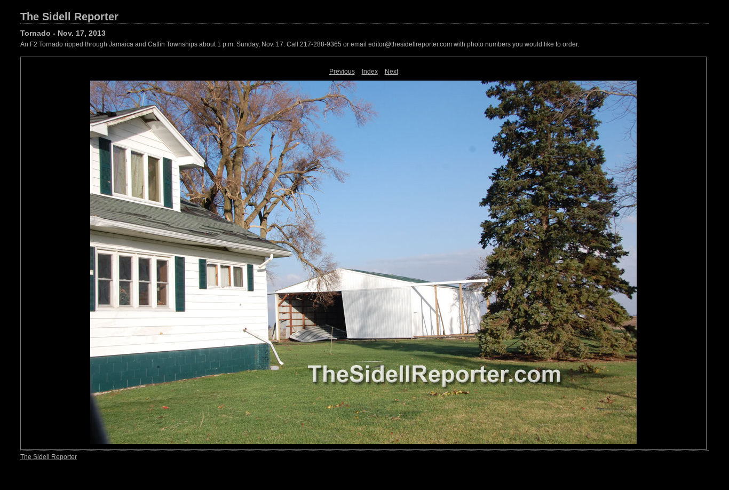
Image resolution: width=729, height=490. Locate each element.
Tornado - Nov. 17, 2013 (63, 33)
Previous (342, 71)
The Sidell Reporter (69, 16)
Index (370, 71)
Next (391, 71)
